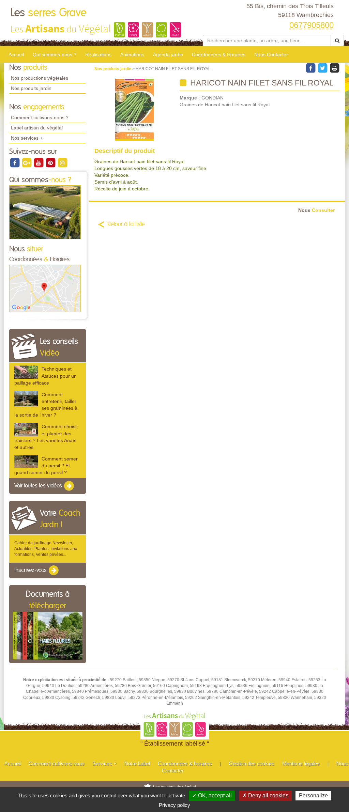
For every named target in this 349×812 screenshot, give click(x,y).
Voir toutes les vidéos (38, 486)
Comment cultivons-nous (57, 763)
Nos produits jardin (31, 88)
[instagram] (62, 162)
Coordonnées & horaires (185, 763)
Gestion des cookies (251, 763)
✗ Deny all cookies (265, 795)
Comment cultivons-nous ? (40, 117)
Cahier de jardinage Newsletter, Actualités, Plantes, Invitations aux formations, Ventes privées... (45, 549)
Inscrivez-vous (31, 570)
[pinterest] (51, 162)
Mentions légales (301, 763)
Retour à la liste (126, 224)
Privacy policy (174, 805)
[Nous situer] (45, 288)
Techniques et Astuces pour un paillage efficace (45, 375)
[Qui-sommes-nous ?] (45, 211)
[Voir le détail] (26, 372)
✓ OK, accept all (212, 795)
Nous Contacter (271, 54)
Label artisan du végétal (37, 127)
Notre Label (137, 763)
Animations (132, 54)
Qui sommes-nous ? (54, 54)
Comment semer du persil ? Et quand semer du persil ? (46, 465)
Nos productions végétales (39, 78)
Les (48, 13)
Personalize (313, 795)
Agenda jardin (168, 54)
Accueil (16, 54)
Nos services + (27, 138)
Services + (104, 763)
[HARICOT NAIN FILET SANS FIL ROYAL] (134, 110)
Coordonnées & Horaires (218, 54)
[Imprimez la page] (334, 67)
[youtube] (39, 162)
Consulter (316, 210)
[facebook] (15, 162)
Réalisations (98, 54)
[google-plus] (27, 162)
